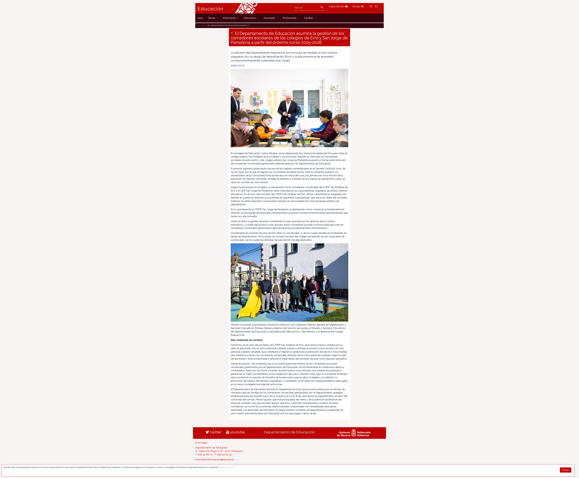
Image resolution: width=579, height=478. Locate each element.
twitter (215, 432)
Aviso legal (201, 442)
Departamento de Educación (289, 432)
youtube (237, 432)
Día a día (201, 25)
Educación (210, 8)
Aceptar (565, 470)
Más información (227, 467)
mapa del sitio (337, 6)
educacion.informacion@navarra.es (214, 459)
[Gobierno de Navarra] (354, 432)
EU (376, 6)
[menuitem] (200, 18)
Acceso (356, 6)
